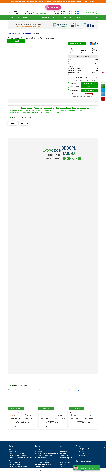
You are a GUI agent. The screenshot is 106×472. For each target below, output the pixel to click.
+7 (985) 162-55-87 (74, 11)
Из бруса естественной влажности (20, 110)
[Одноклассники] (93, 44)
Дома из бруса (38, 108)
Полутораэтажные (15, 112)
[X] (97, 44)
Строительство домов (14, 33)
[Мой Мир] (95, 44)
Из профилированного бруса (80, 108)
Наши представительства (83, 461)
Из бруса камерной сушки (63, 108)
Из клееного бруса (49, 108)
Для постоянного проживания (68, 110)
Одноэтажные (83, 110)
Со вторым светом (37, 112)
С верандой (55, 112)
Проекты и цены (26, 33)
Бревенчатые (54, 110)
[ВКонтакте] (91, 44)
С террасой (47, 112)
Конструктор (24, 123)
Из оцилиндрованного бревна (40, 110)
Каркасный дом (93, 77)
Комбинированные (26, 108)
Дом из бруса (85, 77)
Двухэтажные (26, 112)
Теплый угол (12, 123)
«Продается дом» (53, 7)
